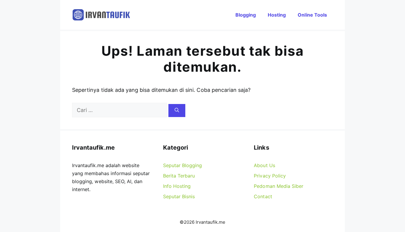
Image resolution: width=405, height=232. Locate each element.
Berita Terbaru (179, 176)
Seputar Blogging (182, 165)
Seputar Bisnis (179, 196)
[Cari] (176, 110)
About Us (264, 165)
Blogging (245, 15)
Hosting (277, 15)
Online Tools (312, 15)
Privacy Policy (270, 176)
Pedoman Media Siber (278, 186)
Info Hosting (177, 186)
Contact (263, 196)
